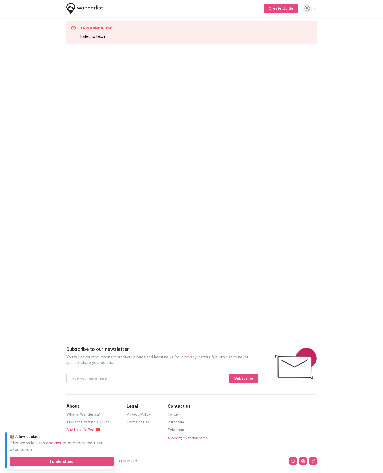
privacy (190, 357)
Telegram (176, 430)
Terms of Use (138, 422)
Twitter (173, 414)
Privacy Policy (139, 414)
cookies (53, 442)
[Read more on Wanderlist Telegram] (313, 461)
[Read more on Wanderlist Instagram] (303, 461)
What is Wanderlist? (83, 414)
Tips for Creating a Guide (88, 422)
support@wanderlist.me (188, 438)
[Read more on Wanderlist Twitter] (293, 461)
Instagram (176, 422)
